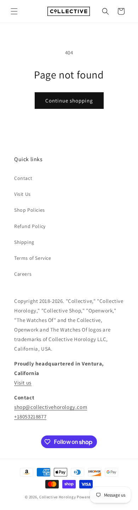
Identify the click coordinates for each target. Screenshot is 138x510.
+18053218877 (30, 416)
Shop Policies (29, 210)
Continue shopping (69, 100)
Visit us (22, 382)
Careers (22, 274)
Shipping (24, 242)
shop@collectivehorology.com (50, 407)
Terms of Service (32, 258)
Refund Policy (30, 226)
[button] (14, 11)
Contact (23, 178)
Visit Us (22, 194)
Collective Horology (57, 496)
